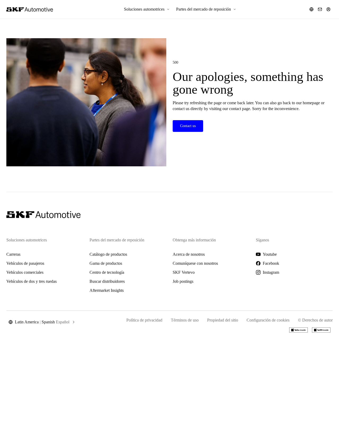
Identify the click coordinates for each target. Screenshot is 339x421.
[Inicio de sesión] (328, 9)
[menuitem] (147, 9)
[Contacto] (320, 9)
